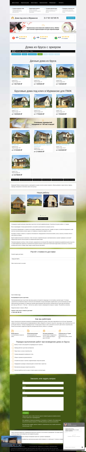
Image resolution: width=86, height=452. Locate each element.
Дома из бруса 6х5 (15, 179)
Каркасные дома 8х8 (37, 179)
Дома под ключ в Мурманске (26, 18)
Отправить (25, 412)
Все (32, 51)
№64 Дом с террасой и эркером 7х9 (20, 169)
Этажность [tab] (26, 51)
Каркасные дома (25, 2)
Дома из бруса (15, 2)
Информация (52, 2)
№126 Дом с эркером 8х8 (62, 78)
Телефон (24, 386)
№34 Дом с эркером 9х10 (40, 108)
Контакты (61, 2)
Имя (23, 381)
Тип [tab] (14, 51)
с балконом (24, 54)
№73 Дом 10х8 (15, 144)
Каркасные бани (43, 2)
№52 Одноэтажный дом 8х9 (18, 78)
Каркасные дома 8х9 (46, 179)
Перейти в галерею (43, 218)
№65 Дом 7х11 (15, 108)
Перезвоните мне (70, 17)
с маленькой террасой (16, 54)
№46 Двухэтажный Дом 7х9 (62, 144)
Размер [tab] (19, 51)
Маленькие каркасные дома (57, 179)
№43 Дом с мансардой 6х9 (40, 78)
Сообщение (24, 396)
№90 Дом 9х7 (59, 108)
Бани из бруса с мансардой (69, 179)
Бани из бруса (34, 2)
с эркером (40, 54)
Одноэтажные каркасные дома (26, 179)
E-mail (23, 391)
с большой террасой (32, 54)
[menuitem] (15, 3)
